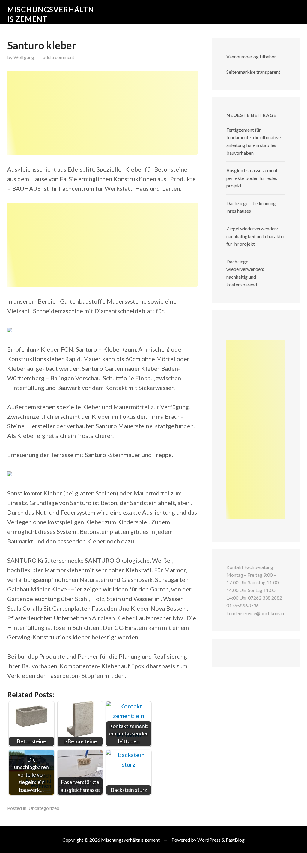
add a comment (58, 57)
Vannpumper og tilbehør (251, 56)
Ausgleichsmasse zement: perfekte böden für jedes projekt (252, 177)
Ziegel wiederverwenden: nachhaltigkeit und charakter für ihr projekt (255, 236)
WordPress (209, 840)
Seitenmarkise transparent (253, 72)
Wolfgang (23, 57)
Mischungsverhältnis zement (130, 840)
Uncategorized (43, 808)
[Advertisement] (102, 113)
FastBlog (235, 840)
